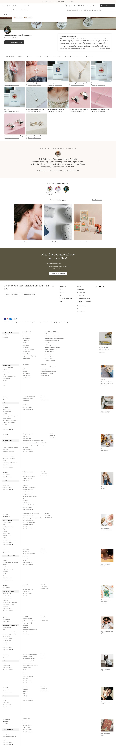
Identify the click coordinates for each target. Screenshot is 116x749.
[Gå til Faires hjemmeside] (6, 6)
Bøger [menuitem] (4, 385)
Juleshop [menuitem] (25, 342)
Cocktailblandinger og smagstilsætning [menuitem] (33, 445)
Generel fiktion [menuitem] (26, 718)
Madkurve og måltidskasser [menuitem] (10, 462)
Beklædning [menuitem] (6, 485)
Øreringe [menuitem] (5, 564)
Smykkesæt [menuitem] (6, 566)
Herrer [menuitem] (4, 382)
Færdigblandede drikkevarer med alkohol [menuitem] (34, 440)
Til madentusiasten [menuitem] (50, 342)
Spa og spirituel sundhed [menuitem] (9, 540)
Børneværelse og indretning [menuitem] (10, 631)
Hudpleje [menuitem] (5, 537)
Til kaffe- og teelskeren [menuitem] (51, 345)
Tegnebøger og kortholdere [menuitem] (30, 496)
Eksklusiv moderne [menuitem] (49, 333)
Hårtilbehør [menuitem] (26, 480)
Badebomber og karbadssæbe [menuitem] (31, 513)
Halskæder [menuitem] (5, 571)
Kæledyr (91, 10)
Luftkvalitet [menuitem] (25, 616)
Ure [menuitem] (23, 498)
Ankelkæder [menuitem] (26, 549)
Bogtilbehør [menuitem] (6, 740)
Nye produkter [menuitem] (26, 366)
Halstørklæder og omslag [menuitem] (29, 487)
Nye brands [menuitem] (26, 364)
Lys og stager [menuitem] (26, 373)
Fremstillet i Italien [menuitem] (50, 360)
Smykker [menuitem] (5, 374)
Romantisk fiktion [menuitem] (27, 725)
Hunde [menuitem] (4, 663)
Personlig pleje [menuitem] (6, 535)
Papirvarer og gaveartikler (73, 10)
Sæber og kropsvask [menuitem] (28, 524)
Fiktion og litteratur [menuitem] (8, 729)
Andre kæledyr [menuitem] (6, 665)
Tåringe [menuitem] (25, 560)
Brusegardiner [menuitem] (26, 402)
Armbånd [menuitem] (5, 558)
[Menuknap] (2, 14)
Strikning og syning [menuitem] (28, 589)
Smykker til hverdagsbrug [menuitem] (29, 356)
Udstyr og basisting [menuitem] (8, 627)
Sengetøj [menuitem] (25, 371)
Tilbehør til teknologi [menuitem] (28, 491)
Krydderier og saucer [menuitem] (8, 451)
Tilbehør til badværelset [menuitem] (29, 396)
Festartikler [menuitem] (6, 600)
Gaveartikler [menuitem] (26, 347)
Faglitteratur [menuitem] (6, 731)
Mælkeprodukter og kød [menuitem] (9, 456)
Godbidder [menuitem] (25, 678)
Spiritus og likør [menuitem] (27, 438)
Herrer (96, 10)
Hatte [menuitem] (24, 483)
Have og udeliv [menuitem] (26, 375)
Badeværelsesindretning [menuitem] (29, 398)
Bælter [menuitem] (24, 474)
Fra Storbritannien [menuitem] (49, 351)
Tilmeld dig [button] (71, 1)
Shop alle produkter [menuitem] (8, 429)
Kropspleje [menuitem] (25, 689)
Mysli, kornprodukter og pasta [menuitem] (10, 447)
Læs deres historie (105, 48)
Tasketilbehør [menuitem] (26, 502)
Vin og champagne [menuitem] (28, 434)
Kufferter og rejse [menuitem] (27, 656)
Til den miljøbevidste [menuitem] (28, 349)
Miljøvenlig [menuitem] (5, 723)
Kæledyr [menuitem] (5, 380)
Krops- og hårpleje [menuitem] (27, 623)
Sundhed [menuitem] (25, 674)
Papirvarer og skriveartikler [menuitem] (10, 602)
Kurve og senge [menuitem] (27, 667)
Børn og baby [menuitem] (6, 378)
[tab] (10, 57)
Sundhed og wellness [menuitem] (8, 526)
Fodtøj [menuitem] (4, 483)
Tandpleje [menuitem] (25, 625)
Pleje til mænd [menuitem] (6, 533)
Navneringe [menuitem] (26, 551)
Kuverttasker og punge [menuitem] (29, 476)
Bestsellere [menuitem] (5, 721)
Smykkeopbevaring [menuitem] (8, 569)
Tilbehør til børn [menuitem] (7, 640)
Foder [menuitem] (24, 669)
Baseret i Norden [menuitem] (49, 358)
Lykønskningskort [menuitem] (7, 598)
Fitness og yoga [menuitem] (7, 522)
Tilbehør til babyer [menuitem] (7, 638)
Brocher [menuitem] (5, 560)
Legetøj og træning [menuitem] (28, 676)
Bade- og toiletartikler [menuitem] (28, 620)
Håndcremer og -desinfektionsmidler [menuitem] (32, 518)
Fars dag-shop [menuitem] (26, 336)
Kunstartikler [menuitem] (26, 584)
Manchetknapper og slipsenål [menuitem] (10, 562)
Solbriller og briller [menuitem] (28, 489)
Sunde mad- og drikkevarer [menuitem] (52, 340)
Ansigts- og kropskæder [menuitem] (29, 553)
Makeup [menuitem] (5, 531)
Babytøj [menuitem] (5, 642)
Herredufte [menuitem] (25, 691)
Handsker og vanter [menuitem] (28, 478)
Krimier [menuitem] (24, 723)
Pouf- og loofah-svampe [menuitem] (29, 520)
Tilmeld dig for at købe (107, 5)
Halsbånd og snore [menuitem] (28, 663)
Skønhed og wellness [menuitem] (8, 371)
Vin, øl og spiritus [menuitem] (7, 440)
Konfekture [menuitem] (5, 453)
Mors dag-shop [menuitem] (27, 333)
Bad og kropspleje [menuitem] (7, 520)
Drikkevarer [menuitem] (6, 445)
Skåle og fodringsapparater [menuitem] (30, 654)
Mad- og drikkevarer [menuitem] (8, 367)
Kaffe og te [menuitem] (5, 449)
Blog (75, 5)
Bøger (100, 10)
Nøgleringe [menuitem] (25, 485)
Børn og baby (84, 10)
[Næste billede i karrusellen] (99, 161)
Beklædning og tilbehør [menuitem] (29, 660)
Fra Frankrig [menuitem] (48, 353)
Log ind (95, 5)
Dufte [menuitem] (4, 524)
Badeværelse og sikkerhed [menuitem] (10, 625)
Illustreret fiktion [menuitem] (27, 727)
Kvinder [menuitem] (4, 369)
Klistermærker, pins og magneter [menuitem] (8, 605)
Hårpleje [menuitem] (5, 529)
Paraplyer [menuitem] (25, 500)
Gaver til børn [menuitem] (26, 353)
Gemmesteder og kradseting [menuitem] (30, 665)
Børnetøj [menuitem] (5, 645)
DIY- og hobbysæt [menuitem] (27, 587)
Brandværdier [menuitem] (6, 335)
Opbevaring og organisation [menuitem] (48, 371)
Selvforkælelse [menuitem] (26, 358)
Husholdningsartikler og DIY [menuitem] (48, 366)
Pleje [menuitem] (24, 671)
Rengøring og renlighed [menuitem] (29, 658)
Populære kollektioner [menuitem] (9, 332)
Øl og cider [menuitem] (26, 436)
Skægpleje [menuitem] (25, 687)
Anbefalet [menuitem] (5, 337)
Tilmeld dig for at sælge (84, 5)
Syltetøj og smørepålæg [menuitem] (9, 458)
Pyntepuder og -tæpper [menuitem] (47, 373)
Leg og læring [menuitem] (6, 636)
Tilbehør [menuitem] (5, 480)
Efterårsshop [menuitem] (26, 340)
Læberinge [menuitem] (25, 555)
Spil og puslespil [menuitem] (7, 593)
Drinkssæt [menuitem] (25, 447)
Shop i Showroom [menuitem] (7, 477)
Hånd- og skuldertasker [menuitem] (29, 505)
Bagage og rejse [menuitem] (27, 494)
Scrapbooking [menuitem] (26, 591)
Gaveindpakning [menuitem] (7, 595)
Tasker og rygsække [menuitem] (28, 471)
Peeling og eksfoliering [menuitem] (29, 522)
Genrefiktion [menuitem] (26, 720)
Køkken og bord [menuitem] (45, 369)
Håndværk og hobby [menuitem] (8, 591)
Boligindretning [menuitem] (7, 365)
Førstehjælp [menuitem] (26, 627)
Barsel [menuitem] (4, 629)
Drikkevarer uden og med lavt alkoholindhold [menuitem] (34, 442)
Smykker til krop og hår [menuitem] (9, 555)
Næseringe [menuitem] (25, 558)
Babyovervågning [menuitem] (27, 618)
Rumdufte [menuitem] (43, 364)
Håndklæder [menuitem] (26, 405)
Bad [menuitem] (24, 369)
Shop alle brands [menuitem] (7, 427)
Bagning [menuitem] (5, 442)
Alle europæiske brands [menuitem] (51, 349)
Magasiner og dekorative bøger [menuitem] (9, 737)
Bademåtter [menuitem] (26, 400)
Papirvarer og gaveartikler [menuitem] (9, 376)
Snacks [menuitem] (4, 460)
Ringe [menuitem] (4, 573)
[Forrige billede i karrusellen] (17, 161)
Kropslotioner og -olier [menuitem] (28, 515)
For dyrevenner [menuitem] (26, 351)
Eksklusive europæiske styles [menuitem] (52, 336)
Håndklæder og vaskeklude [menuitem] (30, 629)
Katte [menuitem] (4, 660)
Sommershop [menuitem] (26, 338)
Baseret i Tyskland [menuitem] (49, 356)
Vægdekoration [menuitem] (45, 375)
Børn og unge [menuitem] (6, 734)
